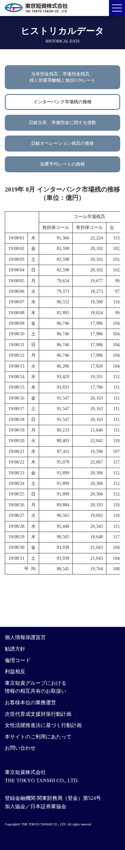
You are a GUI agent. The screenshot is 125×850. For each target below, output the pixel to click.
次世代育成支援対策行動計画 (38, 714)
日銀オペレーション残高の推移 (62, 143)
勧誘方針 (15, 648)
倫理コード (17, 660)
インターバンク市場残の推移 (62, 101)
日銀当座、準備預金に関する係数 (62, 122)
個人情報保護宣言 (25, 637)
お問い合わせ (20, 748)
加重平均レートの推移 (62, 164)
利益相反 (15, 671)
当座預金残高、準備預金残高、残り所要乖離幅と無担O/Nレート (62, 77)
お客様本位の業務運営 (30, 702)
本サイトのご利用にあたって (38, 736)
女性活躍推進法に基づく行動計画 (43, 725)
